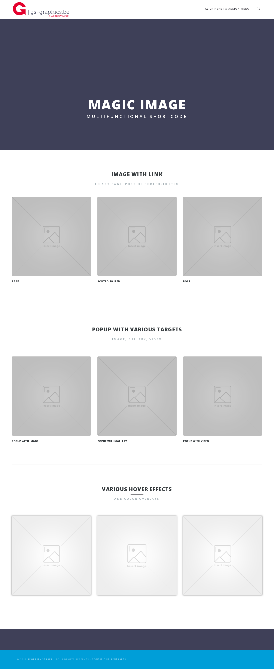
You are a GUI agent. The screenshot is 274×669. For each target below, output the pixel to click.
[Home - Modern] (51, 236)
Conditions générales (109, 659)
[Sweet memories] (222, 236)
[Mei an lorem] (137, 236)
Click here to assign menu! (227, 8)
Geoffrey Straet (40, 659)
